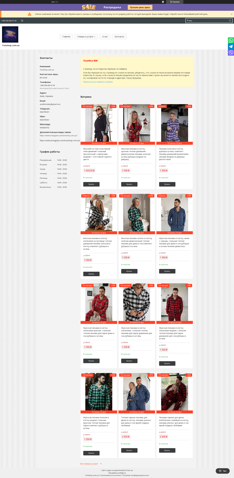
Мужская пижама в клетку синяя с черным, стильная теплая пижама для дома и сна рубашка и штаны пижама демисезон (174, 242)
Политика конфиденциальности (136, 475)
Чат (224, 471)
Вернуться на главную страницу (98, 81)
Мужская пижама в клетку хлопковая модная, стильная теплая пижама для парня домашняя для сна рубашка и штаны (172, 333)
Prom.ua (129, 470)
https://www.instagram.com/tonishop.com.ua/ (60, 140)
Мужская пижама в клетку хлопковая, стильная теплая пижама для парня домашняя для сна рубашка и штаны (136, 332)
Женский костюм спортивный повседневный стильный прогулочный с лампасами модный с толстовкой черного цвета (97, 154)
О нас (105, 36)
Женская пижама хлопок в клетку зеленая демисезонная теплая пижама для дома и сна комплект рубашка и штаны (136, 242)
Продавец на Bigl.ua (117, 473)
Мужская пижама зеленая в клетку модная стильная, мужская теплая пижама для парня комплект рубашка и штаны (96, 422)
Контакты (119, 36)
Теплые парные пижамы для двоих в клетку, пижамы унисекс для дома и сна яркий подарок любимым (136, 421)
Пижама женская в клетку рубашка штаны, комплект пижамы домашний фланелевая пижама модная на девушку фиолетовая (173, 154)
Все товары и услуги (89, 463)
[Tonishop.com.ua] (10, 34)
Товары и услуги (85, 36)
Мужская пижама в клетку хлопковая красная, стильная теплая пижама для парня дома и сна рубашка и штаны (98, 332)
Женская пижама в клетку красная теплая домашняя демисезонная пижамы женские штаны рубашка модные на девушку (136, 154)
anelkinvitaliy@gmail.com (50, 104)
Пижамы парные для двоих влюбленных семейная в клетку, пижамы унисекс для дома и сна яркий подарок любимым (174, 421)
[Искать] (229, 20)
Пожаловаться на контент (110, 475)
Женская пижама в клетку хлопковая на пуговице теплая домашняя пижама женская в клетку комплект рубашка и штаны (97, 243)
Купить (91, 184)
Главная (66, 36)
